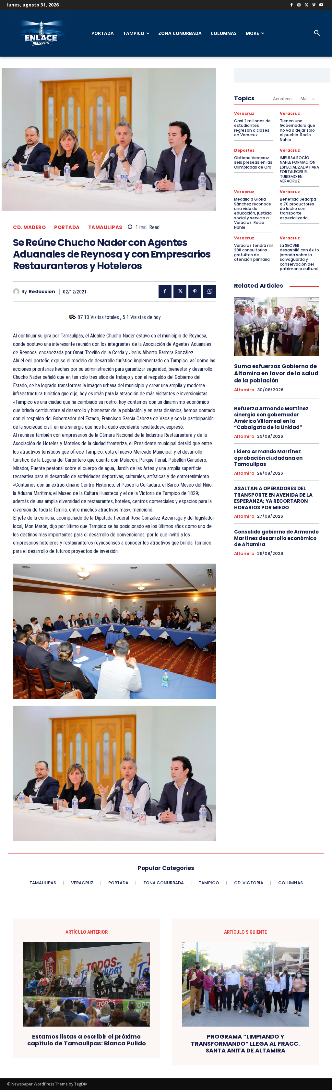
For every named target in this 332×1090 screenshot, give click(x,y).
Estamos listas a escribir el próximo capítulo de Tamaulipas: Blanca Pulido (86, 1040)
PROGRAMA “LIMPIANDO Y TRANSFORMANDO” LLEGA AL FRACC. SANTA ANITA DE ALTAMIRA (245, 1043)
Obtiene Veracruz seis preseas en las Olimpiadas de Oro (253, 162)
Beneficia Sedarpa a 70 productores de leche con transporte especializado (298, 208)
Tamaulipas (105, 227)
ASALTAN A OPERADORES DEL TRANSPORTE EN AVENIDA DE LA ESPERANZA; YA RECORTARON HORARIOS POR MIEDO (273, 498)
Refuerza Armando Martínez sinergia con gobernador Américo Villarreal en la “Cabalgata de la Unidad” (271, 418)
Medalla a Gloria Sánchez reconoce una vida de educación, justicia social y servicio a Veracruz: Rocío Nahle (253, 213)
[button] (317, 33)
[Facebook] (291, 5)
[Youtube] (321, 5)
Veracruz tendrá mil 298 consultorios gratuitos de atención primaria (253, 252)
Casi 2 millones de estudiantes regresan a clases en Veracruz (252, 128)
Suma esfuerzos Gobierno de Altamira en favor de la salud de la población (276, 373)
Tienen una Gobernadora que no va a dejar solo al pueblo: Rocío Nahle (297, 130)
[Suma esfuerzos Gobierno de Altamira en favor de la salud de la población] (276, 326)
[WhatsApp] (209, 291)
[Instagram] (299, 5)
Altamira (244, 389)
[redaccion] (17, 291)
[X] (306, 5)
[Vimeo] (313, 5)
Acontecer (283, 99)
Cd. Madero (29, 227)
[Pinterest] (194, 291)
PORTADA (67, 227)
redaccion (42, 291)
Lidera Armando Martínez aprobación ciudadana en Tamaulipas (268, 458)
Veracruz (244, 114)
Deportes (244, 150)
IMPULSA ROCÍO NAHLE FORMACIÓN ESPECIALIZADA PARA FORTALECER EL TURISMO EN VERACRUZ (299, 169)
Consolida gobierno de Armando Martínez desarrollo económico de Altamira (276, 538)
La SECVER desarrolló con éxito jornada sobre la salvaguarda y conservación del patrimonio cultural (299, 257)
